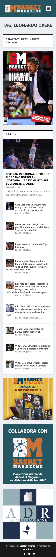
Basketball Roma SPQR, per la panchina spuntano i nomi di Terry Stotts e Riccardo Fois (32, 227)
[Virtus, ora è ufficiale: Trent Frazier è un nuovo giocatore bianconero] (10, 347)
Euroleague (32, 352)
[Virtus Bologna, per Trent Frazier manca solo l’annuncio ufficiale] (10, 364)
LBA (19, 187)
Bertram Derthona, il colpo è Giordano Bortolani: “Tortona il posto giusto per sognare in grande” (28, 178)
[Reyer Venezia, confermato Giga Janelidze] (10, 246)
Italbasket (31, 318)
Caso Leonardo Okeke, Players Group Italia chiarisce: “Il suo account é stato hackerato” (30, 207)
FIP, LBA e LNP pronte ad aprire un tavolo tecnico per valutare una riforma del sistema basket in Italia (28, 310)
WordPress (28, 549)
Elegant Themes (27, 546)
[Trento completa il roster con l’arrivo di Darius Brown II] (10, 330)
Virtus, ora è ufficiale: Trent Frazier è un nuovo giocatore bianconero (32, 347)
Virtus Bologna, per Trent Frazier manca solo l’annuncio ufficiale (31, 364)
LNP (42, 318)
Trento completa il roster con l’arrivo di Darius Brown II (29, 330)
